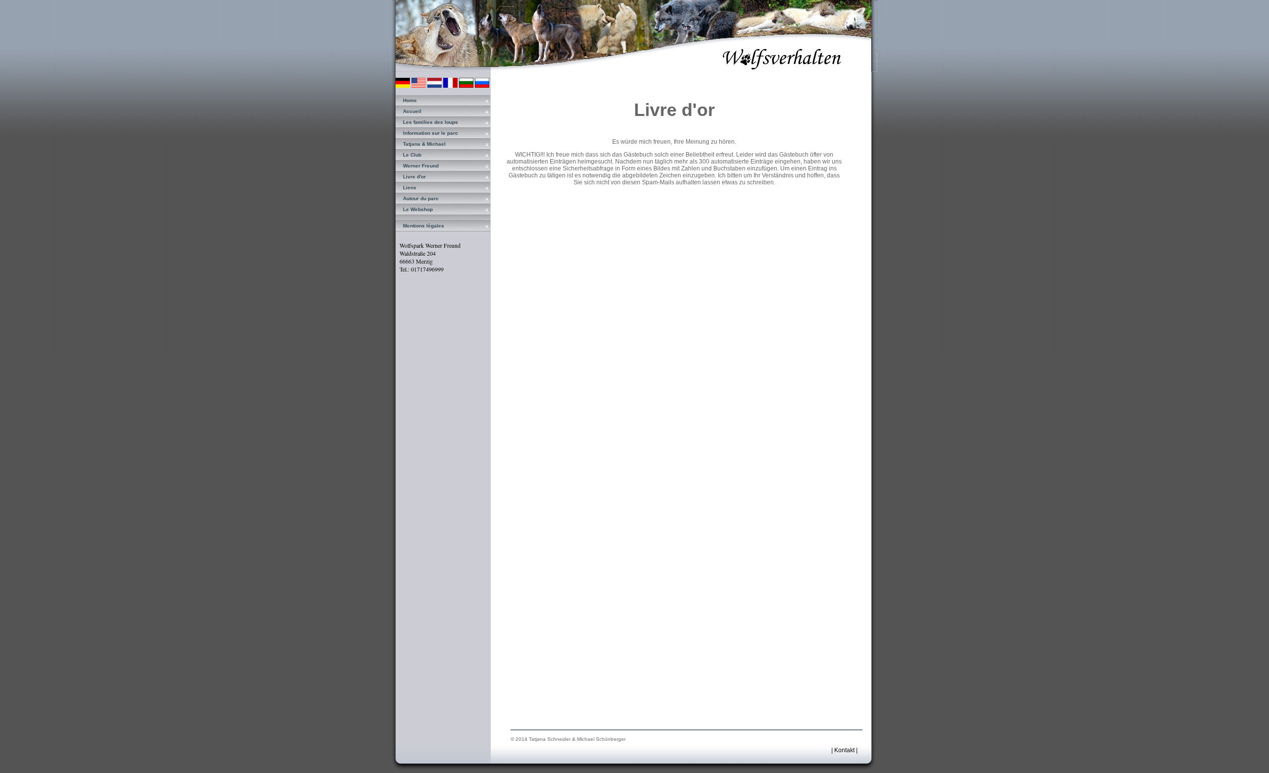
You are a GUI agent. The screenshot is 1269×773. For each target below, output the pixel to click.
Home (410, 100)
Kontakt (844, 750)
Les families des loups (430, 122)
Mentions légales (423, 225)
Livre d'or (414, 176)
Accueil (412, 111)
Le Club (412, 155)
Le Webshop (418, 209)
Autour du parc (421, 198)
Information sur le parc (430, 133)
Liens (409, 187)
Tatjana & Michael (424, 144)
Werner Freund (421, 165)
